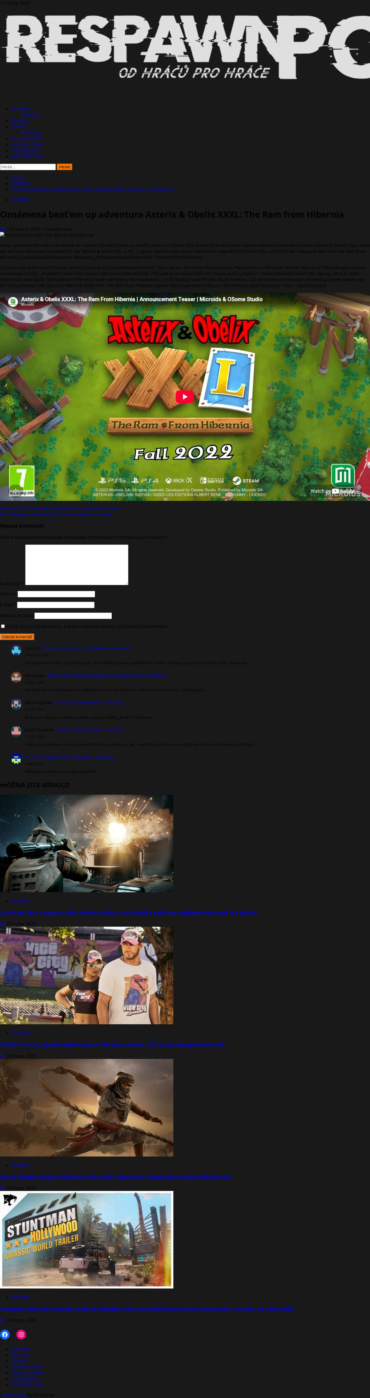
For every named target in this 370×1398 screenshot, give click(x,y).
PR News (31, 115)
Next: (56, 514)
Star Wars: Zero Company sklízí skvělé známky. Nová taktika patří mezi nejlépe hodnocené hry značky (128, 912)
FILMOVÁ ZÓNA (26, 138)
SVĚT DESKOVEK (27, 156)
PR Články (32, 133)
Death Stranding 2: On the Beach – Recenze (85, 648)
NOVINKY (20, 109)
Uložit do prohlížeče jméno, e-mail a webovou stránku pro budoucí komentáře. (87, 626)
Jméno (8, 594)
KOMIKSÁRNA (25, 150)
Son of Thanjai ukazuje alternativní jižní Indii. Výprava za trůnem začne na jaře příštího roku (116, 1176)
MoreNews (15, 1395)
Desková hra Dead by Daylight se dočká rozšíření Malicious (108, 675)
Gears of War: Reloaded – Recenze (78, 757)
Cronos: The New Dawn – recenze (88, 703)
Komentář (12, 584)
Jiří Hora (33, 757)
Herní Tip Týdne (27, 144)
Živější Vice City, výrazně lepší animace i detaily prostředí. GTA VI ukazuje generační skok (112, 1044)
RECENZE (20, 121)
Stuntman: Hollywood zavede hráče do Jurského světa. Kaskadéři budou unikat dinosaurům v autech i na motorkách (146, 1308)
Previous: (61, 508)
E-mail (8, 605)
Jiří (3, 229)
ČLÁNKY (19, 127)
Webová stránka (16, 616)
